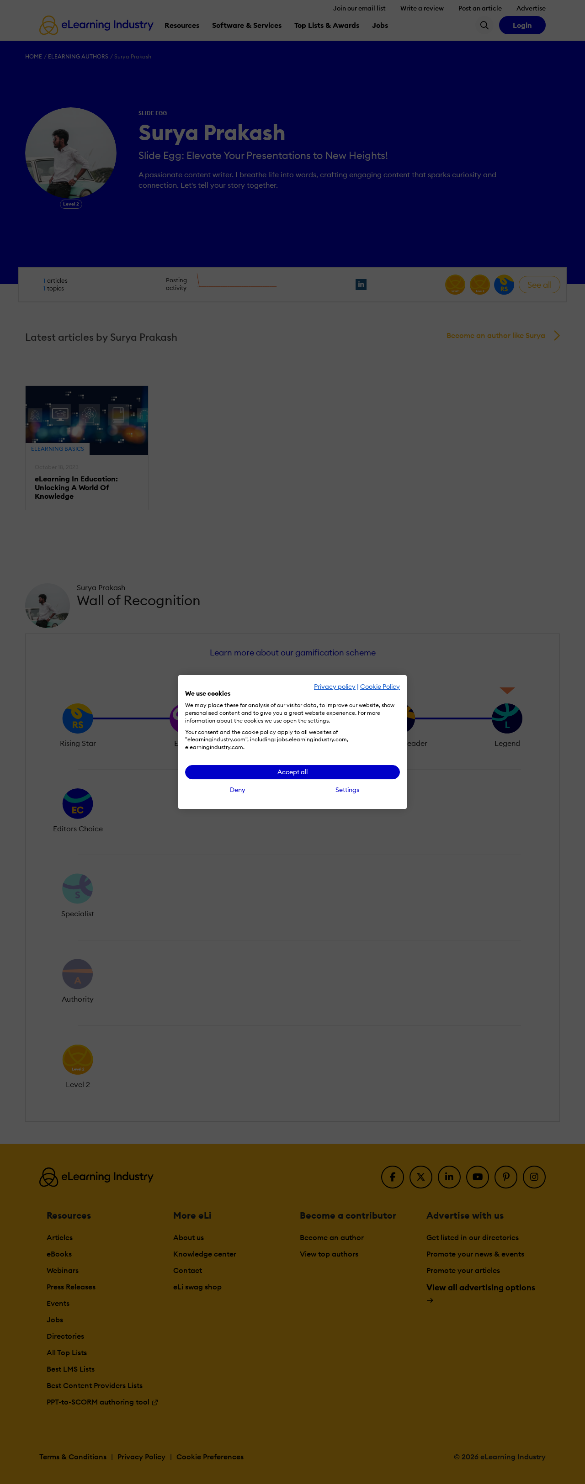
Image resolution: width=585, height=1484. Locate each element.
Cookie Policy (380, 686)
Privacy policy (335, 686)
